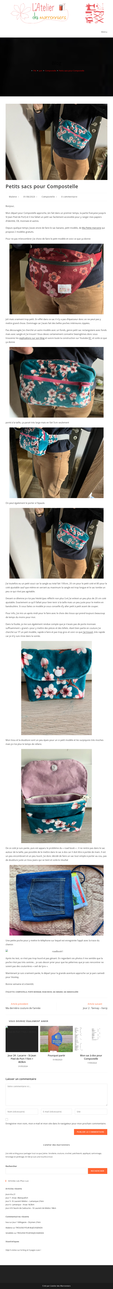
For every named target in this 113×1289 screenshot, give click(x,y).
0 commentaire (69, 196)
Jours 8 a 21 (10, 1194)
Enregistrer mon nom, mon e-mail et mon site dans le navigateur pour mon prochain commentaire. (56, 1123)
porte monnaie (34, 992)
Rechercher (11, 1166)
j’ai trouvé (88, 632)
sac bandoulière (71, 992)
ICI (90, 338)
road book (47, 992)
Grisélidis (9, 1233)
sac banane (58, 992)
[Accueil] (29, 70)
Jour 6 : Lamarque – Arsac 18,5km (20, 1204)
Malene (13, 196)
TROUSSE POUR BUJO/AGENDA (29, 1227)
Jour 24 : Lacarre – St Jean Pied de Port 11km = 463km (22, 1059)
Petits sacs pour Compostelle (71, 70)
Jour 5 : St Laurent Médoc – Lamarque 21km (25, 1201)
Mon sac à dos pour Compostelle (91, 1057)
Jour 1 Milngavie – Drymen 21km (27, 1222)
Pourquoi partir (56, 1055)
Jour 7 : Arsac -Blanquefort (17, 1197)
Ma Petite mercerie (91, 227)
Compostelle (48, 196)
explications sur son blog (31, 338)
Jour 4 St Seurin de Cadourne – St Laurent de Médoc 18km (31, 1208)
